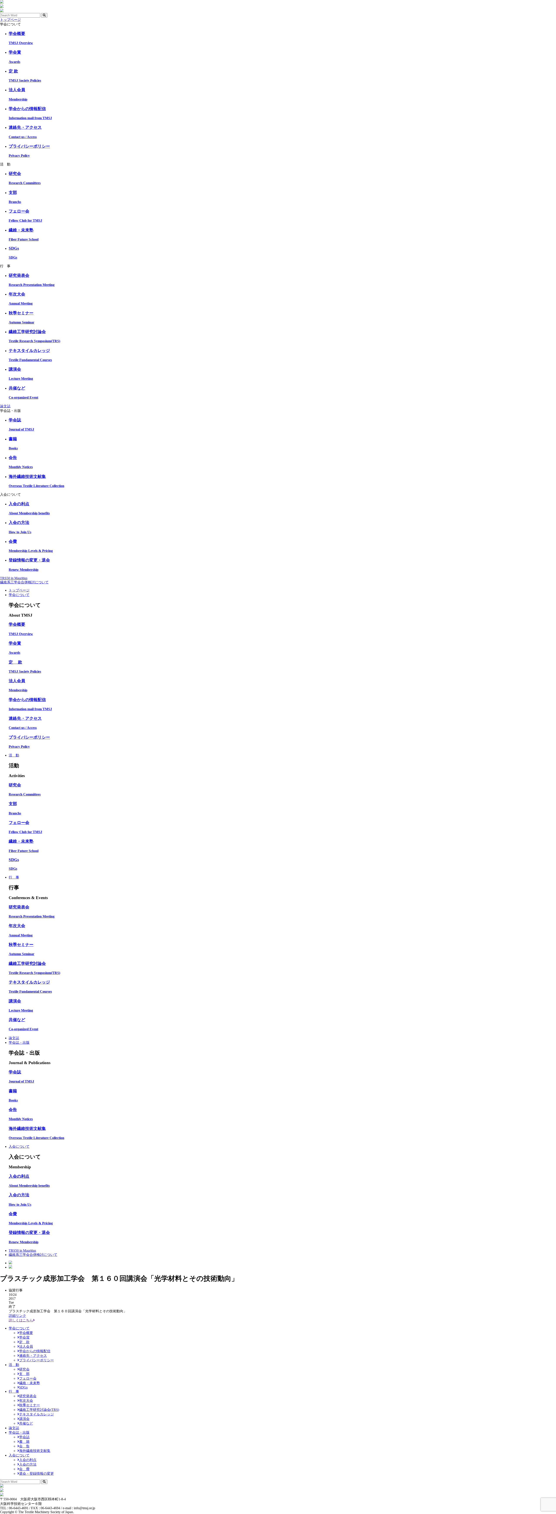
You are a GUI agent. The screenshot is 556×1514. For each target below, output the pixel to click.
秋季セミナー (29, 1405)
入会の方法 (27, 1464)
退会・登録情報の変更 (36, 1473)
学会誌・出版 (19, 1042)
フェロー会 (27, 1378)
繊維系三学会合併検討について (24, 582)
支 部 (24, 1374)
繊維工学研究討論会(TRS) (39, 1410)
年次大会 (26, 1400)
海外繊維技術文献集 (34, 1451)
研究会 (24, 1369)
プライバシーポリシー (36, 1360)
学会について (19, 595)
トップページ (10, 19)
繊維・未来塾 (29, 1383)
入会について (19, 1146)
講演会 (24, 1419)
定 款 (24, 1342)
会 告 (24, 1446)
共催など (26, 1423)
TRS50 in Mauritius (13, 578)
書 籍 (24, 1441)
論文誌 (5, 406)
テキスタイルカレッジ (36, 1414)
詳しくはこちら (21, 1320)
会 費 (24, 1469)
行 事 (14, 877)
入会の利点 (27, 1460)
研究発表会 (27, 1396)
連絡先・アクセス (33, 1355)
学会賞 (24, 1337)
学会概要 (26, 1333)
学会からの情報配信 (34, 1351)
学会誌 (24, 1437)
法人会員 (26, 1346)
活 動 (14, 755)
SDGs (23, 1387)
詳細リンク (17, 1316)
